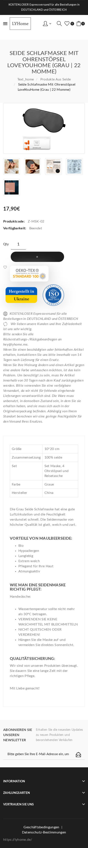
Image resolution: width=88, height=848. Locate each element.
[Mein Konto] (47, 23)
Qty (6, 244)
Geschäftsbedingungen (41, 827)
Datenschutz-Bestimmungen (44, 832)
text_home (25, 79)
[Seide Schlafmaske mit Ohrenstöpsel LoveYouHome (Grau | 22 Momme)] (44, 128)
